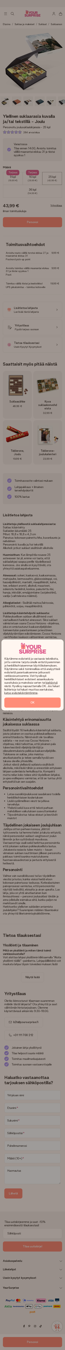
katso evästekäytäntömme (21, 693)
